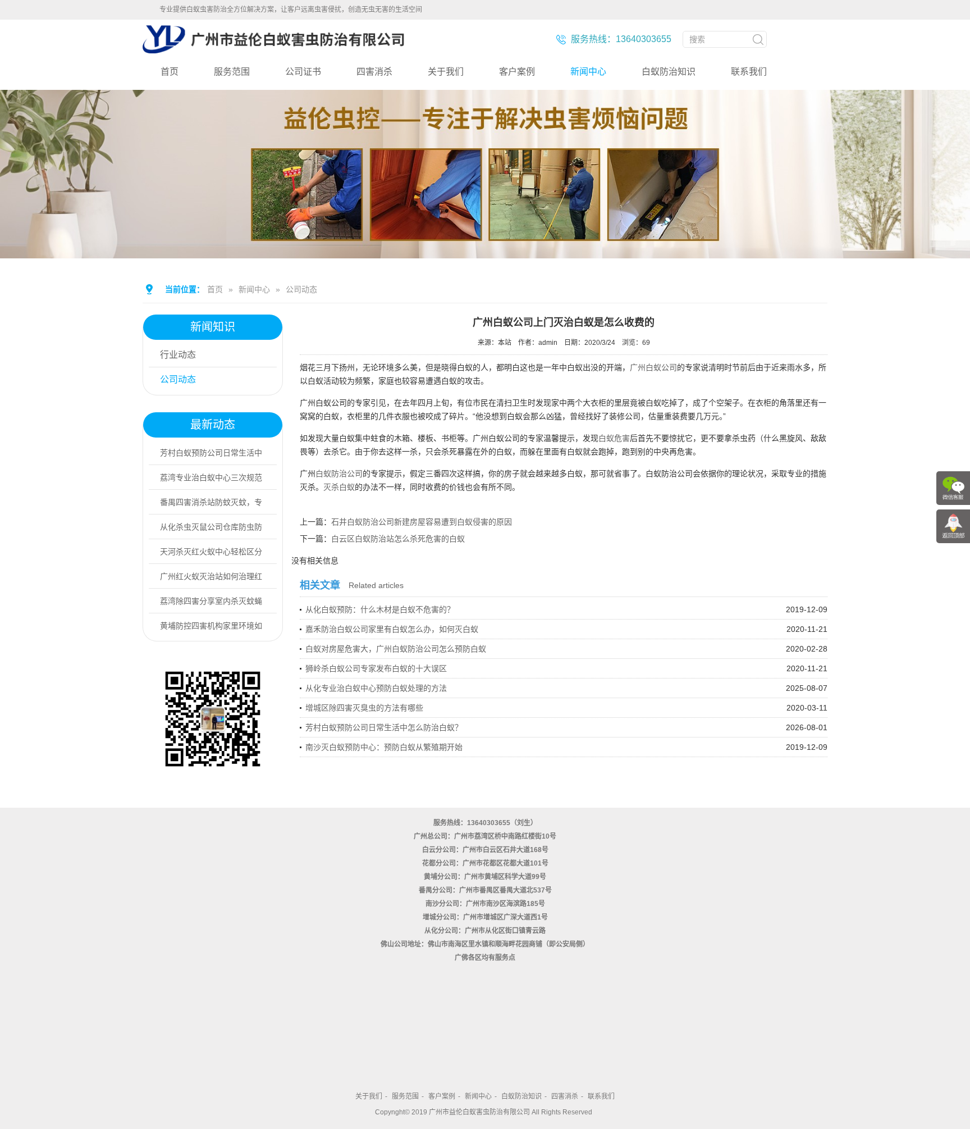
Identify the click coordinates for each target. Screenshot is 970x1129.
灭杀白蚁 (339, 486)
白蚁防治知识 (669, 71)
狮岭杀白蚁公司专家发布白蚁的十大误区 (376, 668)
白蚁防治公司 (339, 473)
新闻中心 (588, 71)
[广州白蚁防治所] (273, 48)
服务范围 (232, 71)
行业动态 (178, 354)
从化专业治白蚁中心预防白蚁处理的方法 (376, 688)
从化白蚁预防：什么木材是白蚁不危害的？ (380, 609)
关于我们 (446, 71)
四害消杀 (374, 71)
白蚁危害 (614, 438)
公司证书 (303, 71)
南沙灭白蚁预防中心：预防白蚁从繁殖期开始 (384, 747)
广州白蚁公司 (653, 367)
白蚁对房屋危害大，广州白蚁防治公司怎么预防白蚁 (395, 648)
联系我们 (749, 71)
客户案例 (517, 71)
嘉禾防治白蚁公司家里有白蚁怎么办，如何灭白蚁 (391, 629)
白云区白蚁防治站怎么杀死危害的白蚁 (398, 538)
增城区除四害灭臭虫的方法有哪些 (364, 707)
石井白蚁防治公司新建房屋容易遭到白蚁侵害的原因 (421, 521)
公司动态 (301, 289)
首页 (170, 71)
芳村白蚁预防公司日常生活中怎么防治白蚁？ (384, 727)
